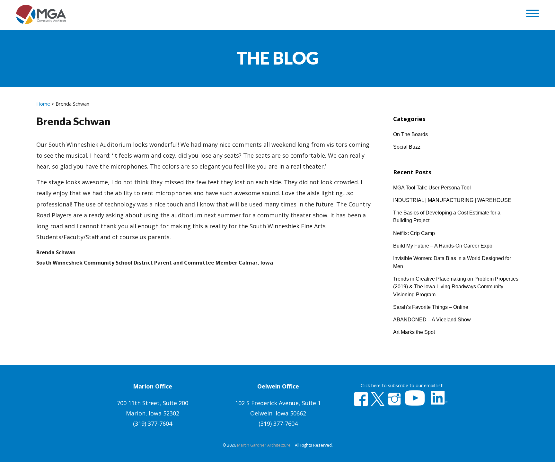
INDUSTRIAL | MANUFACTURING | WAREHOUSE (452, 200)
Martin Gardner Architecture (264, 445)
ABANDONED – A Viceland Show (432, 319)
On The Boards (410, 134)
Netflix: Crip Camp (414, 233)
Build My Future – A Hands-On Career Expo (442, 245)
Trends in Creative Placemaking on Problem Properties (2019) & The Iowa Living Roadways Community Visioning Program (455, 286)
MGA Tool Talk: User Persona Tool (432, 187)
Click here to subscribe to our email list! (402, 385)
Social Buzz (406, 147)
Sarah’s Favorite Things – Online (430, 307)
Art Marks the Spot (414, 332)
